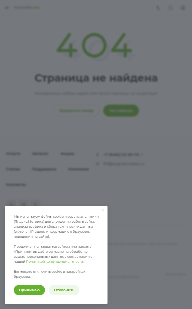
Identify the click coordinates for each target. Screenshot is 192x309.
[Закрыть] (103, 210)
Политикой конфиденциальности (54, 261)
